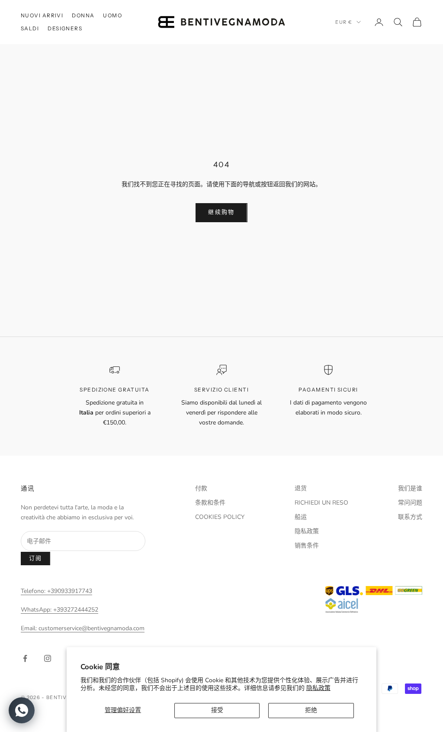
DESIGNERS (65, 28)
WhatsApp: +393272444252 (59, 610)
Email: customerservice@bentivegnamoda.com (82, 628)
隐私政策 (318, 688)
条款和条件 (210, 503)
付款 (201, 488)
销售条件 (307, 545)
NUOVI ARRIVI (42, 15)
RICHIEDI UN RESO (321, 503)
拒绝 (311, 710)
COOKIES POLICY (219, 517)
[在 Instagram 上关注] (47, 658)
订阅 (35, 558)
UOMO (112, 15)
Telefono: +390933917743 (56, 591)
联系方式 (410, 517)
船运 (301, 517)
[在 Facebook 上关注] (25, 658)
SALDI (30, 28)
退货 (301, 488)
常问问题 (410, 503)
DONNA (83, 15)
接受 (217, 710)
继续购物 (221, 212)
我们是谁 (410, 488)
